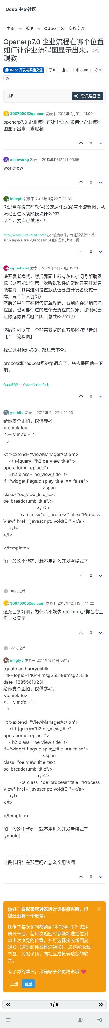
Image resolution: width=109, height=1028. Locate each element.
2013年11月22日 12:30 (53, 199)
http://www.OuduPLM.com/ (24, 235)
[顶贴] (81, 143)
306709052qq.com (27, 113)
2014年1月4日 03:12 (53, 660)
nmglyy (16, 660)
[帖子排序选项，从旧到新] (11, 96)
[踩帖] (101, 143)
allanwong (19, 159)
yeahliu (16, 412)
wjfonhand (19, 268)
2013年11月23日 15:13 (60, 268)
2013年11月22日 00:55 (60, 159)
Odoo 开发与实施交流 (26, 70)
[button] (8, 1020)
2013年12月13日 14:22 (76, 603)
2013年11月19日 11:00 (75, 113)
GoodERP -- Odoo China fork (26, 384)
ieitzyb (16, 199)
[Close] (99, 909)
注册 (14, 983)
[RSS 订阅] (7, 78)
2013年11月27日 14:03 (55, 412)
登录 (28, 983)
